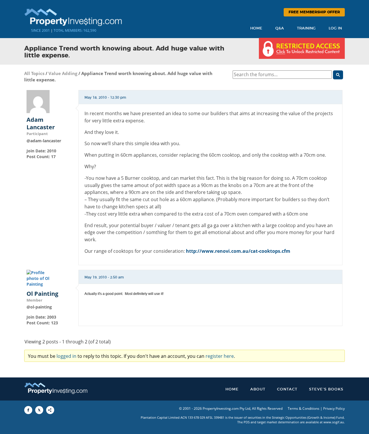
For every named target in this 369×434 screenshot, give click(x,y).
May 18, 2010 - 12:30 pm (105, 97)
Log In (335, 28)
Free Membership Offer (314, 12)
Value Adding (62, 73)
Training (306, 28)
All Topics (34, 73)
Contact (287, 389)
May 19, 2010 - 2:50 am (104, 277)
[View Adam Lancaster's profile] (38, 101)
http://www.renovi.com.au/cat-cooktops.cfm (238, 251)
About (258, 389)
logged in (66, 356)
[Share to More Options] (50, 410)
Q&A (279, 28)
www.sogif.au (333, 422)
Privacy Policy (334, 408)
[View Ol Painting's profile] (38, 278)
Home (256, 28)
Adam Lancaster (41, 123)
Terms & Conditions (303, 408)
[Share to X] (39, 410)
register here (220, 356)
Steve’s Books (326, 389)
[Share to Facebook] (28, 410)
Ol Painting (42, 294)
